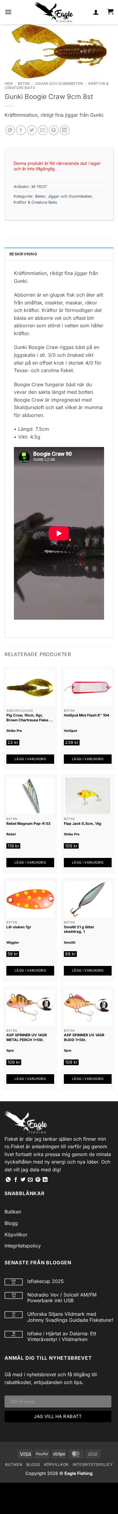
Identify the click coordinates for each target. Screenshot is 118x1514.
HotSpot (70, 731)
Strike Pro (14, 731)
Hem (9, 83)
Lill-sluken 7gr (18, 927)
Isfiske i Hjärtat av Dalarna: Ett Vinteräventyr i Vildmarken (61, 1336)
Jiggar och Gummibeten (59, 83)
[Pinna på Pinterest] (54, 130)
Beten (24, 83)
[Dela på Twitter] (32, 130)
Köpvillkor (16, 1235)
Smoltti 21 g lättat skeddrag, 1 (79, 929)
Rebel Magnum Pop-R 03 (28, 823)
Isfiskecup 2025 (45, 1281)
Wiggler (12, 942)
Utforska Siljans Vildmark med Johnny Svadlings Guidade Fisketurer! (70, 1317)
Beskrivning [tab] (23, 254)
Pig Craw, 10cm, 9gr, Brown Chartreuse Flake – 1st (28, 717)
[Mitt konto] (96, 12)
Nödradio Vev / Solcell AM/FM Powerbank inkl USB (62, 1297)
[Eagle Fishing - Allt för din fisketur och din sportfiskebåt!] (54, 12)
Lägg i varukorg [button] (30, 759)
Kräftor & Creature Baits (35, 202)
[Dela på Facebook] (21, 130)
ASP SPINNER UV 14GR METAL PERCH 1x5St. (26, 1037)
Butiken (13, 1212)
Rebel (11, 834)
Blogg (11, 1223)
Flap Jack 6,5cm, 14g (82, 823)
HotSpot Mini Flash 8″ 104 (86, 715)
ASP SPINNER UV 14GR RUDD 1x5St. (84, 1037)
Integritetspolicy (23, 1246)
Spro (10, 1050)
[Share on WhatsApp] (10, 130)
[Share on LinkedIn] (65, 130)
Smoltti (69, 942)
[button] (8, 12)
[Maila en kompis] (43, 130)
